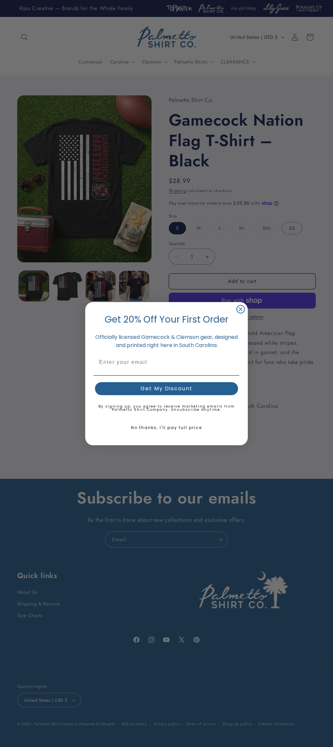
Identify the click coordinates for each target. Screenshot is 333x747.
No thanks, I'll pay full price (166, 427)
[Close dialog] (241, 309)
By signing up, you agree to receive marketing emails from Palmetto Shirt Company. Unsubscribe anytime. (167, 408)
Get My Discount (166, 388)
